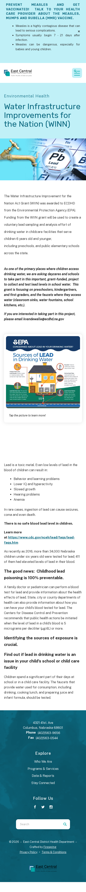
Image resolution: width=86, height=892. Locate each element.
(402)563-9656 (49, 733)
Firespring (49, 847)
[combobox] (38, 824)
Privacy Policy (28, 852)
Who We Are (43, 761)
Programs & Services (43, 769)
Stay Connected (43, 783)
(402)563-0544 (47, 738)
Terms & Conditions (54, 852)
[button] (79, 31)
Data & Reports (43, 776)
